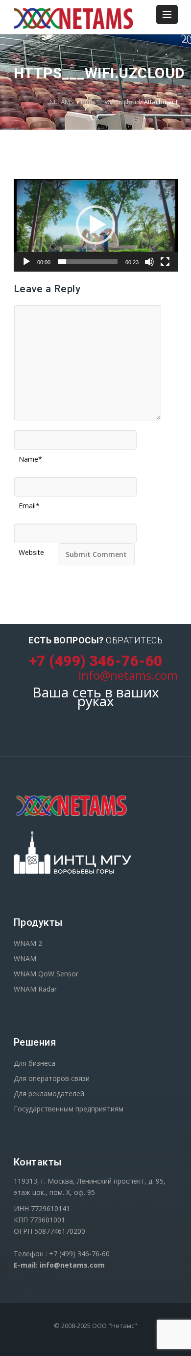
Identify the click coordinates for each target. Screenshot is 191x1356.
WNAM (25, 958)
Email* (29, 502)
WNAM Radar (35, 989)
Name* (30, 455)
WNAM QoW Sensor (46, 973)
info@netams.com (128, 675)
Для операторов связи (52, 1078)
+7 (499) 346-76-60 (96, 660)
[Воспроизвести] (26, 262)
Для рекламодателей (49, 1093)
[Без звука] (149, 262)
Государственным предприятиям (68, 1108)
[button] (95, 225)
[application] (96, 225)
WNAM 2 (28, 943)
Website (31, 549)
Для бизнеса (34, 1063)
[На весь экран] (165, 262)
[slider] (88, 261)
